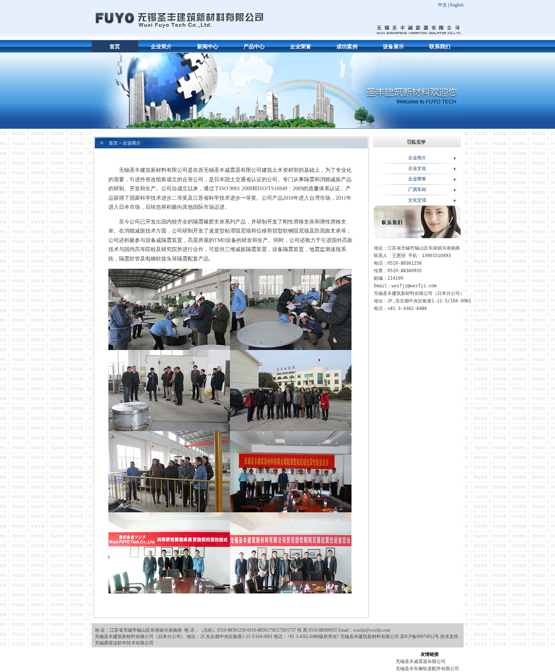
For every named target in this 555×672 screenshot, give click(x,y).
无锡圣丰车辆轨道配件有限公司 (427, 668)
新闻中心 (207, 46)
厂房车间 (417, 189)
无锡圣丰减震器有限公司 (421, 661)
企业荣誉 (300, 46)
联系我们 (439, 46)
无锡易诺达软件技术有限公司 (124, 643)
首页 (114, 46)
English (457, 5)
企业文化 (417, 168)
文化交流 (417, 200)
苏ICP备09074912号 (419, 636)
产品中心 (254, 46)
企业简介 (161, 46)
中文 (442, 5)
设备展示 (393, 46)
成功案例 (347, 46)
